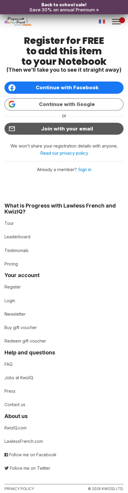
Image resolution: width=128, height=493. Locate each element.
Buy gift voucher (20, 327)
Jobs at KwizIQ (18, 377)
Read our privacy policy (64, 153)
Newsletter (15, 314)
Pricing (11, 263)
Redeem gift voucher (25, 340)
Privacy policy (19, 488)
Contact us (14, 404)
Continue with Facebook (67, 87)
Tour (9, 223)
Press (9, 391)
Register (12, 286)
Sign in (84, 169)
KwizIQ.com (15, 427)
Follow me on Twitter (29, 468)
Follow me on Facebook (32, 454)
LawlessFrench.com (23, 441)
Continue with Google (67, 104)
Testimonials (16, 250)
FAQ (8, 364)
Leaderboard (17, 236)
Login (9, 300)
